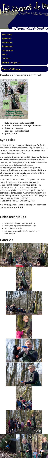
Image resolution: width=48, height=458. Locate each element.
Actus (4, 54)
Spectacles (6, 38)
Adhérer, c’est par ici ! (11, 62)
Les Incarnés (7, 50)
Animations (7, 42)
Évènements (7, 46)
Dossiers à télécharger (11, 69)
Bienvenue (6, 34)
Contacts (6, 58)
